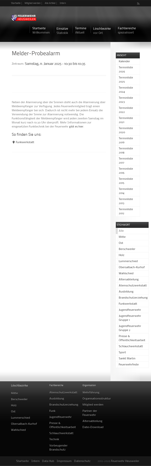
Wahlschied (126, 273)
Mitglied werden (33, 3)
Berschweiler (127, 249)
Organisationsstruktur (96, 398)
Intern (63, 3)
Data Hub (48, 461)
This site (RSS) (138, 3)
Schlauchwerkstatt (131, 346)
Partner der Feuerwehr (89, 413)
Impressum (64, 461)
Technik (54, 439)
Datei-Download (92, 427)
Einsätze (62, 30)
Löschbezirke (102, 30)
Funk (52, 411)
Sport (122, 352)
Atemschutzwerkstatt (133, 285)
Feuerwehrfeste (129, 364)
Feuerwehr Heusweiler (125, 461)
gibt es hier (76, 126)
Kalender (124, 61)
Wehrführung (90, 392)
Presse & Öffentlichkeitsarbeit (62, 425)
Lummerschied (128, 261)
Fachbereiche (127, 30)
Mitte (122, 237)
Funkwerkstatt (25, 142)
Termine (80, 30)
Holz (121, 255)
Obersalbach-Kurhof (132, 267)
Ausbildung (126, 291)
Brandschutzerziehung (133, 298)
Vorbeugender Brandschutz (58, 447)
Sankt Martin (127, 358)
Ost (121, 243)
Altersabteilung (129, 279)
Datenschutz (82, 461)
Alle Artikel (50, 3)
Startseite (15, 3)
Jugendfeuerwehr (130, 310)
